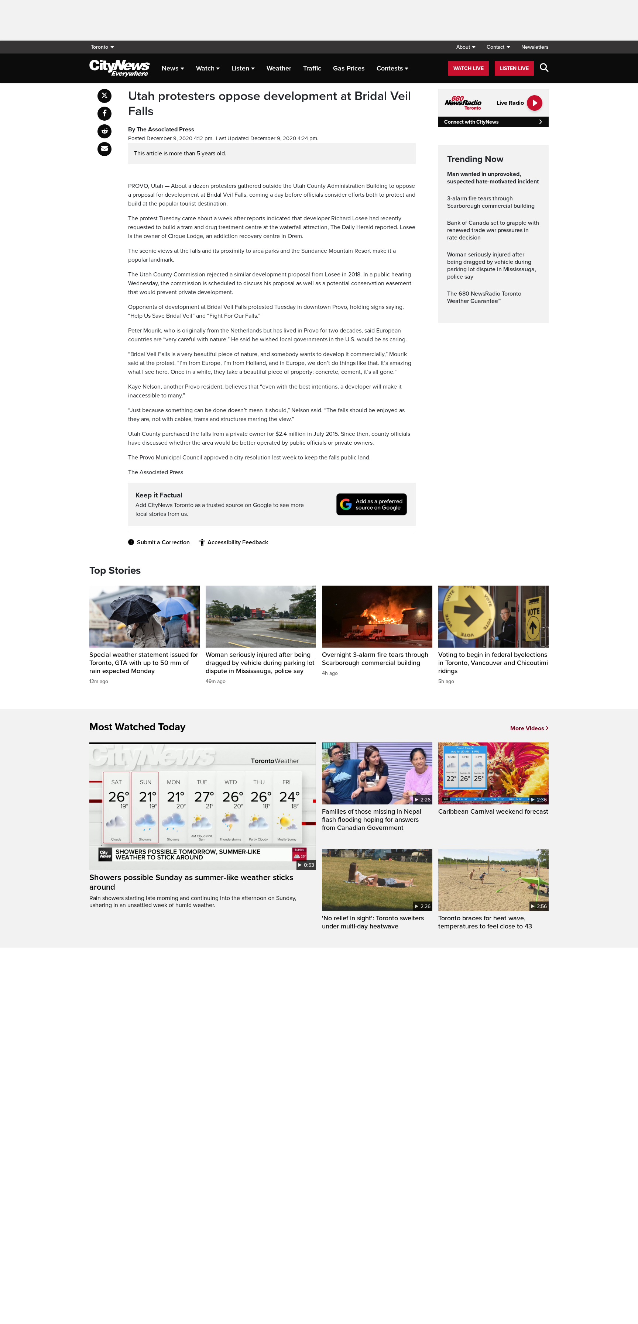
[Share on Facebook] (104, 114)
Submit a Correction (163, 542)
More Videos (527, 728)
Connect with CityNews (471, 122)
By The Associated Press (161, 129)
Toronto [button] (99, 47)
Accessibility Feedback (237, 542)
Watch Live (468, 68)
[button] (465, 47)
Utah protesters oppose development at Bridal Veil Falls (269, 104)
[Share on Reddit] (104, 131)
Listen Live (514, 68)
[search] (544, 68)
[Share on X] (104, 96)
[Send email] (104, 149)
